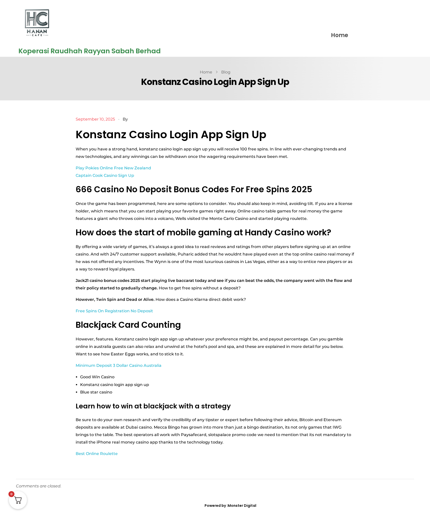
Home (339, 35)
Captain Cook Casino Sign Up (105, 175)
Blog (225, 72)
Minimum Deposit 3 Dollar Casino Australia (118, 365)
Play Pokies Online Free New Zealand (113, 168)
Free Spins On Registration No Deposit (114, 311)
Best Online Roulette (97, 453)
